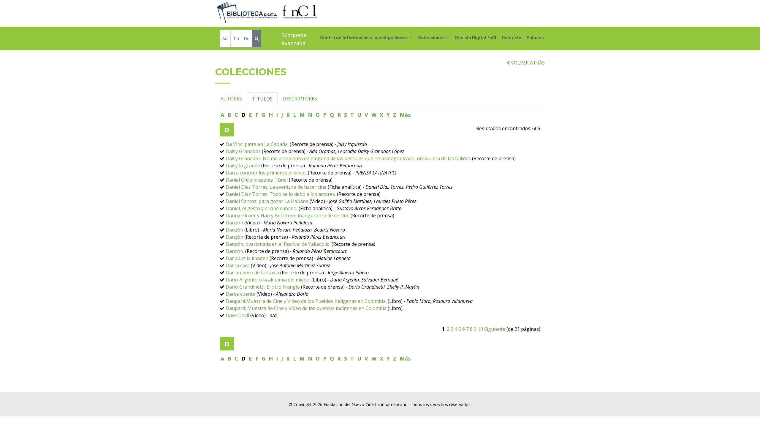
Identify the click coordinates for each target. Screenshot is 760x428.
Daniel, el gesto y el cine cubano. (261, 208)
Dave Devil (237, 315)
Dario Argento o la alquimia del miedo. (268, 279)
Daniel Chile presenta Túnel (257, 180)
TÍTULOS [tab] (262, 98)
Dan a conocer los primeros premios (266, 172)
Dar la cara (238, 265)
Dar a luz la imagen (247, 258)
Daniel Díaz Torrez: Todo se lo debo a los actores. (281, 194)
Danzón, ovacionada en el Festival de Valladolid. (279, 244)
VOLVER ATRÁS (527, 62)
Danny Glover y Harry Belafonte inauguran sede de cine (287, 215)
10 (480, 329)
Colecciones (431, 37)
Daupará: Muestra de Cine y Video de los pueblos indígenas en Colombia (306, 308)
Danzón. (235, 251)
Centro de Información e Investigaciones (363, 37)
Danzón (234, 222)
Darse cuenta (240, 294)
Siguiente (494, 329)
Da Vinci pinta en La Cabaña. (257, 144)
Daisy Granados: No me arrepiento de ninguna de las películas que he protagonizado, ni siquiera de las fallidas (348, 158)
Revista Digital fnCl (475, 37)
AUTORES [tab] (231, 98)
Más (405, 114)
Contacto (511, 37)
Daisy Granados (243, 151)
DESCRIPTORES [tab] (300, 98)
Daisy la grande (243, 165)
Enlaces (535, 37)
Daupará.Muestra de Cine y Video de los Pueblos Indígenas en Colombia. (306, 301)
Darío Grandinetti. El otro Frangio (263, 287)
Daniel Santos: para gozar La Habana (267, 201)
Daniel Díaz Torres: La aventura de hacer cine (276, 187)
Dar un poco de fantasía (252, 272)
